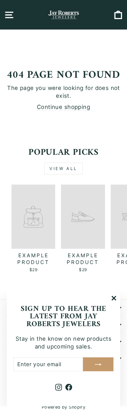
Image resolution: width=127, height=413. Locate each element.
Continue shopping (63, 107)
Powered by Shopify (63, 407)
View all (63, 168)
